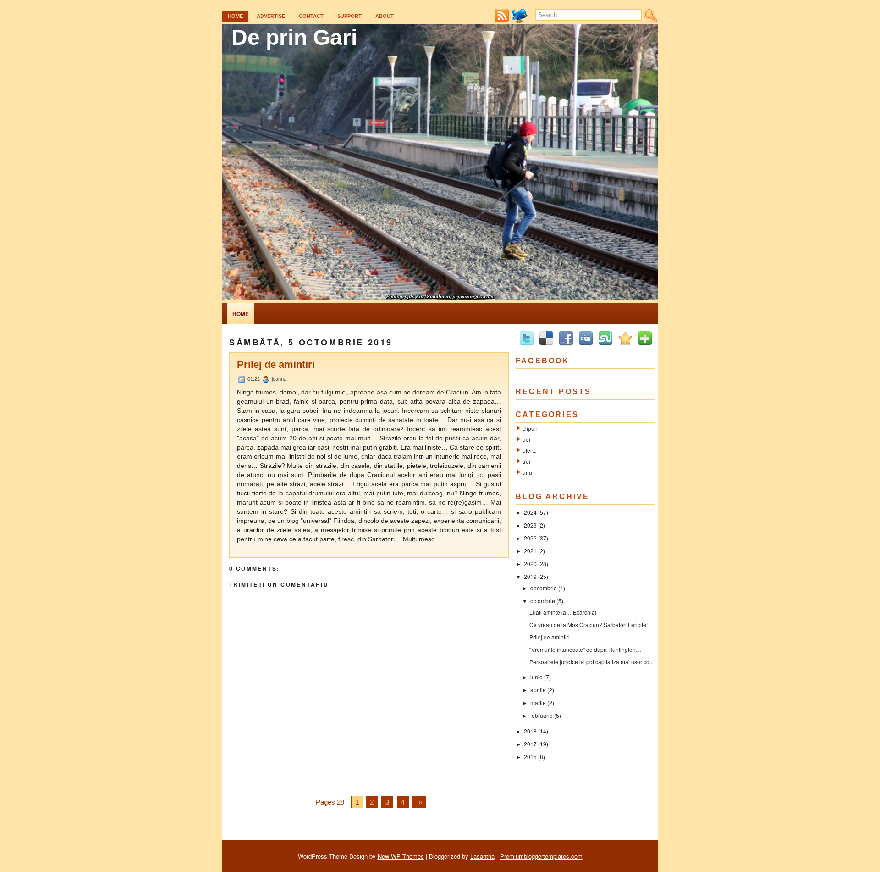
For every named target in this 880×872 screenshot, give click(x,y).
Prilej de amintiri (276, 364)
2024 (530, 512)
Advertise (271, 16)
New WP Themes (401, 856)
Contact (311, 16)
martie (538, 702)
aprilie (538, 690)
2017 (530, 744)
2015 (530, 757)
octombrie (542, 601)
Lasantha (482, 856)
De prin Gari (294, 37)
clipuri (530, 428)
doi (526, 439)
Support (349, 16)
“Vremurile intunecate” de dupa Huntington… (585, 649)
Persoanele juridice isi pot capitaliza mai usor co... (591, 662)
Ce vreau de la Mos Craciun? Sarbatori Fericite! (588, 624)
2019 (530, 576)
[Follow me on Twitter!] (520, 20)
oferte (529, 450)
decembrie (543, 588)
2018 (530, 731)
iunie (536, 677)
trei (526, 461)
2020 (530, 563)
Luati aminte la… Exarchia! (562, 612)
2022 (530, 538)
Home (235, 16)
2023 (530, 525)
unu (527, 472)
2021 (530, 551)
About (384, 16)
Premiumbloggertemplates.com (541, 856)
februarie (541, 715)
